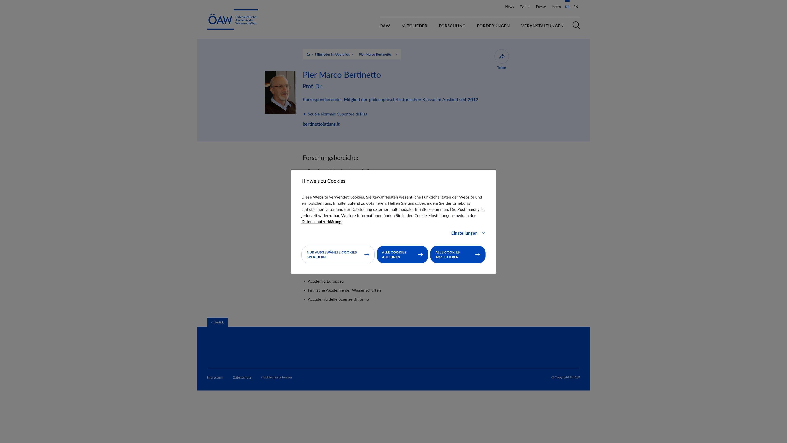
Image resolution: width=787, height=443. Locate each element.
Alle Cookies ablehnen (394, 254)
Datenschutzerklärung (321, 221)
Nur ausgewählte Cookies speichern (332, 254)
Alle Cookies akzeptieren (448, 254)
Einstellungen (464, 233)
